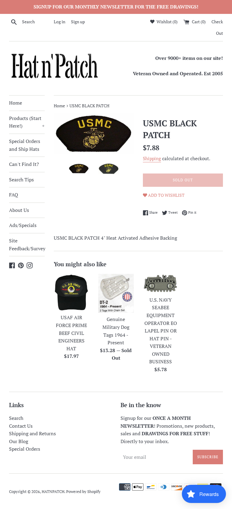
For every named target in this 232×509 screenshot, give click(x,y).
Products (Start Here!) (27, 122)
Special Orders (24, 449)
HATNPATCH (53, 491)
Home (15, 102)
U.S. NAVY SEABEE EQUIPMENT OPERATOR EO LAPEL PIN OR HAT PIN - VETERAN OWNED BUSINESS (160, 331)
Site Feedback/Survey (27, 244)
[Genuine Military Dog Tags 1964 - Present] (116, 293)
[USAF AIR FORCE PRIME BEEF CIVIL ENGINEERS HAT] (71, 292)
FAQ (13, 194)
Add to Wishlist (166, 195)
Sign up (78, 21)
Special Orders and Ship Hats (24, 145)
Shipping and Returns (32, 433)
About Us (19, 210)
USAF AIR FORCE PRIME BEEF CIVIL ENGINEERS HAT (71, 333)
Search (16, 418)
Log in (59, 21)
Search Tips (21, 179)
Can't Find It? (24, 164)
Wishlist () (167, 21)
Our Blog (18, 441)
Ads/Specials (23, 225)
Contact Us (21, 426)
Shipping (152, 158)
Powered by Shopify (83, 491)
